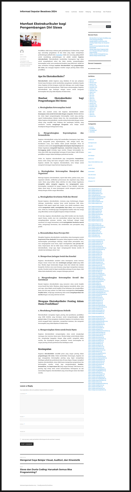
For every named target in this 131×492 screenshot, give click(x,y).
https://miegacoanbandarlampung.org (97, 294)
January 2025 (92, 103)
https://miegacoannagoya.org (95, 303)
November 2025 (93, 87)
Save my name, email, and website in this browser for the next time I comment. (41, 439)
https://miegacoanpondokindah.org (97, 275)
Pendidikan (23, 62)
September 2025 (93, 90)
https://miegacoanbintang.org (95, 326)
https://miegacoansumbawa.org (96, 364)
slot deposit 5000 (92, 142)
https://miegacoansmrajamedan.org (97, 390)
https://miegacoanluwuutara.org (96, 348)
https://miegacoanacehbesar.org (96, 346)
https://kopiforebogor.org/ (94, 232)
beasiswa (91, 127)
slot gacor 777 (91, 181)
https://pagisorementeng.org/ (95, 206)
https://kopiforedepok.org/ (94, 228)
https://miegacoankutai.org (95, 366)
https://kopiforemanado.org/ (95, 233)
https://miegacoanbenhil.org (95, 270)
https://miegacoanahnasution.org (96, 240)
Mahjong (88, 11)
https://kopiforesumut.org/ (95, 192)
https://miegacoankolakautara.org (96, 286)
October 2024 (92, 108)
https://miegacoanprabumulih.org (96, 249)
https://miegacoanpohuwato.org (96, 319)
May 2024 (91, 113)
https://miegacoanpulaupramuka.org (97, 248)
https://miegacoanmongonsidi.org (96, 305)
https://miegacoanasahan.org (95, 354)
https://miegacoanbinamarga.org (96, 263)
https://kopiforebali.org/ (94, 230)
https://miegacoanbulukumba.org (96, 324)
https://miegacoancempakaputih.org (97, 378)
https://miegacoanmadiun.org (95, 386)
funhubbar (59, 55)
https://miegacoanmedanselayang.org (97, 307)
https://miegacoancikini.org (95, 271)
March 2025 (92, 100)
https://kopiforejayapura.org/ (95, 193)
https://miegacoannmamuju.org (96, 337)
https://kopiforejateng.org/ (95, 190)
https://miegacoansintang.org (95, 246)
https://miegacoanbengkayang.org (96, 377)
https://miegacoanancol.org (95, 382)
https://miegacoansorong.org (95, 297)
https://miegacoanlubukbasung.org (97, 287)
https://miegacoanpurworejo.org (96, 362)
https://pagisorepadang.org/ (95, 211)
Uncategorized (93, 130)
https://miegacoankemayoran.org (96, 267)
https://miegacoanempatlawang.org (97, 356)
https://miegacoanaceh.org (95, 256)
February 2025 (92, 101)
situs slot (90, 146)
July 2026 (91, 81)
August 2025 (92, 92)
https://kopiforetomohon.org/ (95, 219)
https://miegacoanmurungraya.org (96, 334)
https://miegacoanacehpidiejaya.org (97, 369)
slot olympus (91, 155)
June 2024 (91, 111)
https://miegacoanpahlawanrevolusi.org (98, 383)
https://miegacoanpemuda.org (95, 243)
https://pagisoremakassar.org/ (95, 201)
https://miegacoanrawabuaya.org (96, 273)
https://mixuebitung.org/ (94, 195)
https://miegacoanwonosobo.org (96, 260)
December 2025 (93, 86)
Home (67, 11)
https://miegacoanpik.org (94, 283)
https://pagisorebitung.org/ (95, 209)
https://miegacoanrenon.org (95, 244)
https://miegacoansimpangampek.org (97, 358)
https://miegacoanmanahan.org (96, 316)
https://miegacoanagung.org (95, 252)
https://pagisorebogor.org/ (94, 224)
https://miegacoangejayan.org (95, 241)
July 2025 (91, 93)
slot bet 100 (91, 158)
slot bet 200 (91, 139)
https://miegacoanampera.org (95, 262)
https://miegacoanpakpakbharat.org (97, 370)
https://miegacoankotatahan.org (96, 259)
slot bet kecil (91, 171)
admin (21, 54)
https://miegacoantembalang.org (96, 311)
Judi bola (74, 11)
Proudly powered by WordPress (45, 485)
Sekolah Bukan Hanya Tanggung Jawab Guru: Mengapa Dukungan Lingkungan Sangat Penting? (98, 51)
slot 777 (90, 165)
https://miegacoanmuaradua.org (96, 289)
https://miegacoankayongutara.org (96, 318)
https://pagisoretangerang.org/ (96, 225)
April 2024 (91, 114)
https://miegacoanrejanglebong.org (97, 353)
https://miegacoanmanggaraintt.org (97, 338)
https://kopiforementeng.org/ (95, 214)
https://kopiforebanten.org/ (95, 189)
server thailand (92, 149)
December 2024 (93, 105)
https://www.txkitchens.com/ (95, 162)
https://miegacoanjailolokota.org (96, 367)
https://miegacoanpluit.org (94, 284)
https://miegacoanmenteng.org (96, 281)
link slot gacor (91, 178)
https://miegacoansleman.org (95, 302)
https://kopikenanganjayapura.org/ (96, 196)
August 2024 (92, 109)
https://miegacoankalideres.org (96, 278)
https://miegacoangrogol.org (95, 276)
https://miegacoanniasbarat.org (96, 340)
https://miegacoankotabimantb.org (96, 268)
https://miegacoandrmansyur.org (96, 388)
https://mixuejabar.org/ (94, 235)
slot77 (89, 152)
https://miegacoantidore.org (95, 254)
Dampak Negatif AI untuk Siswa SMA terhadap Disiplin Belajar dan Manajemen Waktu (99, 43)
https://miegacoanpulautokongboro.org (98, 321)
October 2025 (92, 89)
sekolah (28, 65)
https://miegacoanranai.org (95, 257)
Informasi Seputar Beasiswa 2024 (38, 11)
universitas (92, 132)
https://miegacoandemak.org (95, 372)
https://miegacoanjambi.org (95, 295)
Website (22, 431)
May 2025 (91, 97)
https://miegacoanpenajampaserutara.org (98, 291)
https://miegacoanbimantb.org (95, 335)
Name (22, 416)
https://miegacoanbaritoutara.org (96, 361)
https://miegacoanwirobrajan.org (96, 310)
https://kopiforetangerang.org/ (95, 198)
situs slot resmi (92, 174)
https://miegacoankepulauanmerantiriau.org (99, 330)
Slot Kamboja (97, 11)
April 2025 (91, 98)
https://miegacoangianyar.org (95, 300)
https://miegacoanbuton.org (95, 351)
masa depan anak (24, 61)
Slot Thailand (107, 11)
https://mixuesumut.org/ (94, 236)
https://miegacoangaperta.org (95, 308)
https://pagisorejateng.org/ (95, 212)
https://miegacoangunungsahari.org (97, 380)
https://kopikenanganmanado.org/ (96, 227)
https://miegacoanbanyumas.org (96, 323)
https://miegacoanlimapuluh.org (96, 375)
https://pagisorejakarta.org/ (95, 203)
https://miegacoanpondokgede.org (96, 279)
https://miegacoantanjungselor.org (96, 292)
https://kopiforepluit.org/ (94, 217)
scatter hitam (91, 168)
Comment (23, 393)
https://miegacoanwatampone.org (96, 359)
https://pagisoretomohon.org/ (95, 208)
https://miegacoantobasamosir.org (96, 350)
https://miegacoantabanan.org (95, 345)
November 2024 (93, 106)
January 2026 (92, 84)
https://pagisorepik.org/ (94, 200)
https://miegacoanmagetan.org (95, 342)
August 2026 (92, 79)
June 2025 (91, 95)
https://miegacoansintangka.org (96, 327)
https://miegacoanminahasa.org (96, 299)
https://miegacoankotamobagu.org (96, 332)
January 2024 (92, 116)
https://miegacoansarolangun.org (96, 374)
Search (90, 24)
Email (22, 424)
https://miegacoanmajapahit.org (96, 313)
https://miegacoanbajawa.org (95, 329)
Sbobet (81, 11)
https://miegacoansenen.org (95, 265)
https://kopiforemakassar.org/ (95, 220)
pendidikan (23, 59)
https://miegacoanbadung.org (95, 343)
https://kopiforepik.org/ (94, 216)
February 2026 (93, 82)
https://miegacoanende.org (95, 251)
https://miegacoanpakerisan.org (96, 385)
